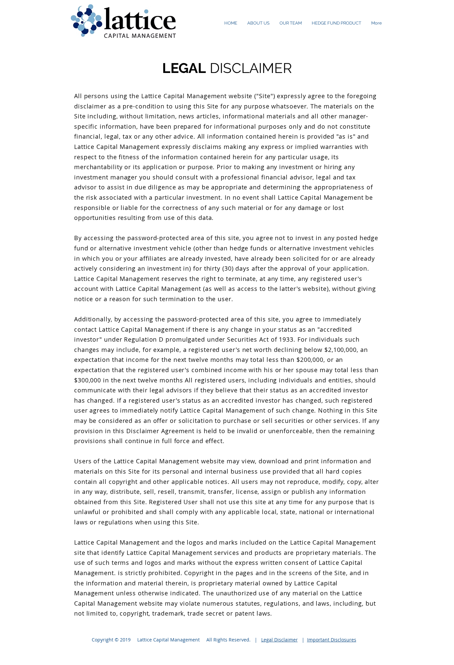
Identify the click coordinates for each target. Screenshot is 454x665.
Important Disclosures (331, 639)
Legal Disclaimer (279, 639)
